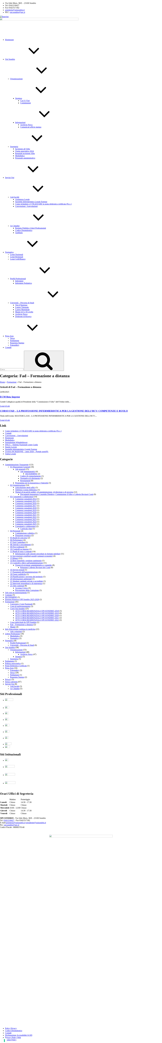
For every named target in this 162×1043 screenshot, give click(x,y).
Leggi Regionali (16, 257)
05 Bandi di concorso (18, 538)
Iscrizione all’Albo (22, 149)
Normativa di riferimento (30, 478)
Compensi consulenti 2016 (25, 503)
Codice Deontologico (23, 230)
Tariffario (19, 233)
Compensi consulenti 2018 (25, 508)
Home (2, 382)
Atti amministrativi (27, 471)
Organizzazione (16, 79)
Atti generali (20, 469)
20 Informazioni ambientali (21, 579)
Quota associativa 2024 (24, 151)
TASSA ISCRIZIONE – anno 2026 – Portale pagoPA (26, 451)
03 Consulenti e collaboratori (21, 497)
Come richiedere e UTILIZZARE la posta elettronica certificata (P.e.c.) (43, 204)
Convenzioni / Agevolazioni (26, 206)
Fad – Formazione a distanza (21, 625)
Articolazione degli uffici (25, 487)
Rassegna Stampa (17, 343)
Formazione (11, 382)
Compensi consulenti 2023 (25, 519)
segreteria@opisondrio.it (15, 10)
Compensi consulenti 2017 (25, 506)
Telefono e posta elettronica (26, 490)
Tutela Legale (10, 454)
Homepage (9, 40)
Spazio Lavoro (11, 447)
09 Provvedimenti (17, 547)
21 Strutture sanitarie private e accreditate (26, 581)
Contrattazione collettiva (25, 533)
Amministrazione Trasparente (16, 465)
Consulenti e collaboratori (25, 526)
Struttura (18, 98)
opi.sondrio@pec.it (17, 12)
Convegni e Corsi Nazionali (21, 604)
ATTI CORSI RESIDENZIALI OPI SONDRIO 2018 (37, 611)
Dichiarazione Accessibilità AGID (18, 1035)
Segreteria (14, 146)
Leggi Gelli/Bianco (17, 259)
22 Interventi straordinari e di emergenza (26, 583)
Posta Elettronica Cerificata (16, 666)
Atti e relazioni (16, 631)
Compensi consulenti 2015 (25, 501)
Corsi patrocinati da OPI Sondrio (23, 622)
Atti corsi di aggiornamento (16, 593)
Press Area (9, 336)
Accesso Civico (21, 588)
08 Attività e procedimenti (20, 545)
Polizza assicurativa (13, 663)
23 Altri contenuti (17, 586)
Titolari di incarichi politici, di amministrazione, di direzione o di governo (44, 492)
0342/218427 (9, 820)
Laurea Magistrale (22, 310)
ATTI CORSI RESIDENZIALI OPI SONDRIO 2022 (37, 620)
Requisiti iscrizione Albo (25, 153)
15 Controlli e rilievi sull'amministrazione (26, 563)
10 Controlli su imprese (19, 549)
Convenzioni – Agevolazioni (16, 435)
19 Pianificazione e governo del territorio (26, 577)
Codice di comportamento (30, 476)
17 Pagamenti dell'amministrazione (24, 572)
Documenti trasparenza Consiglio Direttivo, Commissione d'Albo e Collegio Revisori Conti (56, 494)
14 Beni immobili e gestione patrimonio (26, 561)
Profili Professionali (18, 279)
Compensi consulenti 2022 (25, 517)
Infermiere (19, 281)
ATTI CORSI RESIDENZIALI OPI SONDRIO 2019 (37, 613)
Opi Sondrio (10, 59)
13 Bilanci (14, 558)
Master (13, 627)
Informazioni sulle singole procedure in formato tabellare (37, 554)
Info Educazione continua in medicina (20, 629)
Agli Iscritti (14, 197)
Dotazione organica (23, 535)
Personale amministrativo (25, 158)
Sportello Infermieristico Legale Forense (31, 202)
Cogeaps (8, 595)
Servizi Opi (9, 177)
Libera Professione (12, 634)
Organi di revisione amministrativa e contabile (33, 565)
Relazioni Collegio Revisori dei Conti (35, 567)
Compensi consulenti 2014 (25, 499)
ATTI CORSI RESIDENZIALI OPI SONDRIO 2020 (37, 615)
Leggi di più (5, 406)
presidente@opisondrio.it (36, 823)
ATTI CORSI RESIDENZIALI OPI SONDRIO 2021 (37, 618)
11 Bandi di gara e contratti (21, 551)
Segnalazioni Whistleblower (16, 442)
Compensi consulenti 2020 (25, 513)
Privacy (8, 679)
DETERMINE (31, 474)
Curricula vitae (26, 529)
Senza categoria (11, 682)
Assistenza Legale (22, 199)
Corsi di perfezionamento (20, 606)
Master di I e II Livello (24, 312)
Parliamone (14, 340)
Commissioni (25, 103)
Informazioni (20, 122)
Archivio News (26, 125)
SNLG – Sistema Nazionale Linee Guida (21, 445)
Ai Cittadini (14, 226)
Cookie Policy (10, 1040)
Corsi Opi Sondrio (17, 609)
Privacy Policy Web (13, 1037)
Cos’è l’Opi (25, 101)
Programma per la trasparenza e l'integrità (31, 483)
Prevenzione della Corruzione (27, 590)
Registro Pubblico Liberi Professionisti (30, 228)
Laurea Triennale (22, 307)
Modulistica (20, 156)
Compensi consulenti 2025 (25, 524)
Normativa (9, 252)
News (12, 338)
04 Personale (15, 531)
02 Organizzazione (17, 485)
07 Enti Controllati (17, 542)
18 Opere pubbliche (18, 574)
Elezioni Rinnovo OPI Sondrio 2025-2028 (22, 599)
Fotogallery (14, 345)
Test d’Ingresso (21, 305)
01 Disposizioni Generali (20, 467)
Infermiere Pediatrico (23, 283)
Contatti (8, 347)
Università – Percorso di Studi (22, 303)
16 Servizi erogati (17, 570)
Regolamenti (25, 481)
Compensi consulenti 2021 (25, 515)
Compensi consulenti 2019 (25, 510)
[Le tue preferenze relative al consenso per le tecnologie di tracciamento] (4, 1040)
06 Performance (16, 540)
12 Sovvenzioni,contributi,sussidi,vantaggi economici (31, 556)
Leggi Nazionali (16, 254)
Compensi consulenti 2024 (25, 522)
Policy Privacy (11, 1028)
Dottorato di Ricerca (23, 316)
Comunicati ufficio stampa (30, 127)
